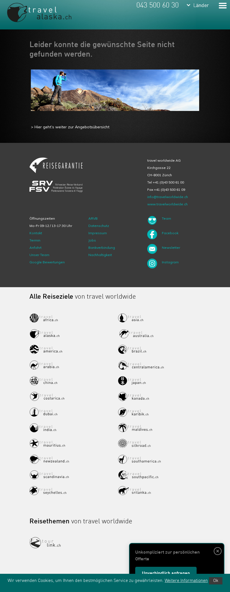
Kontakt (35, 233)
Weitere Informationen (186, 581)
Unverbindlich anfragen (166, 573)
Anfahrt (35, 247)
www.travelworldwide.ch (167, 204)
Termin (34, 240)
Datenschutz (98, 226)
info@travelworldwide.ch (167, 197)
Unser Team (39, 255)
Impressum (97, 233)
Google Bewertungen (47, 262)
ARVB (93, 218)
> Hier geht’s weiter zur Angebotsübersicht (70, 126)
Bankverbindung (101, 247)
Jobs (92, 240)
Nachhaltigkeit (100, 255)
